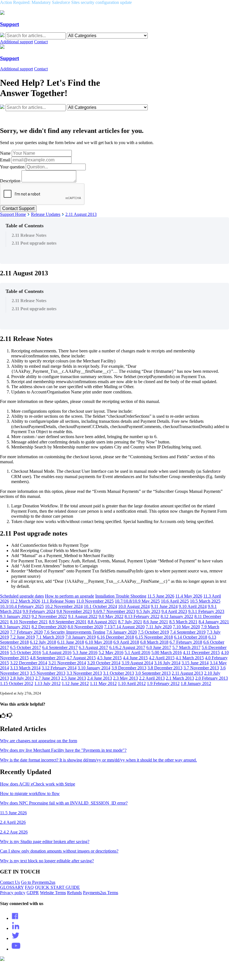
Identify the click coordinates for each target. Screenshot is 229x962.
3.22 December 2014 (28, 662)
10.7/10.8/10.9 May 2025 (137, 601)
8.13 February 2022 (142, 616)
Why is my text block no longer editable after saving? (47, 860)
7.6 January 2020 (121, 632)
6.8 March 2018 (154, 642)
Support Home (13, 214)
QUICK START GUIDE (57, 887)
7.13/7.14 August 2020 (124, 626)
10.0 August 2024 (134, 606)
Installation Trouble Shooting (120, 596)
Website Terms (53, 892)
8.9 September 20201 (68, 621)
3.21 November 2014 (67, 662)
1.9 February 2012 (163, 683)
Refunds (74, 892)
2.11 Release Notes (29, 235)
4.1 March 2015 (190, 657)
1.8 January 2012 (196, 683)
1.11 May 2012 (103, 683)
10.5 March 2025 (205, 601)
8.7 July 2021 (130, 621)
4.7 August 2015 (81, 657)
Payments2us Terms (100, 892)
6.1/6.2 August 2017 (127, 647)
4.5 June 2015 (109, 657)
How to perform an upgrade (69, 596)
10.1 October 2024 (100, 606)
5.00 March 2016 (166, 652)
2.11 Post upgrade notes (34, 243)
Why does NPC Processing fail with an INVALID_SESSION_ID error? (64, 803)
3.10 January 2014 (94, 667)
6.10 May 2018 (98, 642)
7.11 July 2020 (159, 626)
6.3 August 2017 (93, 647)
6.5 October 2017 (25, 647)
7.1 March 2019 (50, 637)
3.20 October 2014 (103, 662)
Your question (12, 166)
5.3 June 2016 (85, 652)
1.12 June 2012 (75, 683)
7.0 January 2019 (80, 637)
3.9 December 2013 (128, 667)
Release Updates (45, 214)
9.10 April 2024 (193, 606)
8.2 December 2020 (49, 626)
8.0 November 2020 (85, 626)
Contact (41, 41)
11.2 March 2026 (25, 601)
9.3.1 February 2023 (206, 611)
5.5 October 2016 (25, 652)
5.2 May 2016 (111, 652)
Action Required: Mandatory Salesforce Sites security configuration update (66, 2)
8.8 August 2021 (102, 621)
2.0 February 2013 (211, 678)
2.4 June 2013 (99, 678)
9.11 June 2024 (164, 606)
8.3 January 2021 (15, 626)
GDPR (33, 892)
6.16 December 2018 (115, 637)
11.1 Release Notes (58, 601)
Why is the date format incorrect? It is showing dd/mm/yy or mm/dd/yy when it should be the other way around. (98, 760)
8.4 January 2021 (214, 621)
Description (10, 180)
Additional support (16, 41)
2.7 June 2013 (47, 678)
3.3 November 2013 (84, 673)
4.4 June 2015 (135, 657)
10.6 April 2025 (175, 601)
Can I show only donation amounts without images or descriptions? (59, 851)
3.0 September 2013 (153, 673)
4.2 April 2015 (162, 657)
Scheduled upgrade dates (22, 596)
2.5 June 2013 (73, 678)
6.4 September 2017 (60, 647)
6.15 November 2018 (154, 637)
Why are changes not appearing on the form (38, 740)
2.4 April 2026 (13, 822)
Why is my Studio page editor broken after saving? (44, 841)
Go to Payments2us (38, 882)
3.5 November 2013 (47, 673)
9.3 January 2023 (15, 616)
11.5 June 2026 (160, 596)
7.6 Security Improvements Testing (74, 632)
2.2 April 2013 (152, 678)
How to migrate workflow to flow (30, 793)
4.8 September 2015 (47, 657)
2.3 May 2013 (125, 678)
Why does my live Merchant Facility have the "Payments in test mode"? (63, 750)
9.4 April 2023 (174, 611)
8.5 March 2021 (183, 621)
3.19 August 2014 (137, 662)
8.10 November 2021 (29, 621)
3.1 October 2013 (118, 673)
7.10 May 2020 (186, 626)
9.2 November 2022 (49, 616)
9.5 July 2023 (148, 611)
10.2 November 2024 (64, 606)
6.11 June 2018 (70, 642)
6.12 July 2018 (43, 642)
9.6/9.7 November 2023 (114, 611)
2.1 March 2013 (180, 678)
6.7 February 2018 (186, 642)
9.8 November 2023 (74, 611)
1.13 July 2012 (47, 683)
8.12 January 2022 (177, 616)
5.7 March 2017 (186, 647)
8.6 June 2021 (155, 621)
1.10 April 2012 (132, 683)
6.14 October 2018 (190, 637)
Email (5, 159)
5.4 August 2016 (56, 652)
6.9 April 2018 (126, 642)
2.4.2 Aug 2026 (14, 832)
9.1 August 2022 (82, 616)
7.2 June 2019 (22, 637)
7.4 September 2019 (188, 632)
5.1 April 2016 (137, 652)
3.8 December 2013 (164, 667)
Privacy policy (12, 892)
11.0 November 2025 (95, 601)
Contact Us (10, 882)
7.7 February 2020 (26, 632)
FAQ (29, 887)
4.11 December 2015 (201, 652)
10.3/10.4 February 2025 (22, 606)
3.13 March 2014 (25, 667)
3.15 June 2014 (195, 662)
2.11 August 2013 (81, 214)
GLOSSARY (12, 887)
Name (5, 153)
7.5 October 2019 (153, 632)
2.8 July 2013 (22, 678)
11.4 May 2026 (188, 596)
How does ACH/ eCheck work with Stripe (37, 784)
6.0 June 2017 (158, 647)
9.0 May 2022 (111, 616)
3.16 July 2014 (167, 662)
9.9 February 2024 (39, 611)
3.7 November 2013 (201, 667)
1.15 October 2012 (16, 683)
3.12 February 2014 (59, 667)
